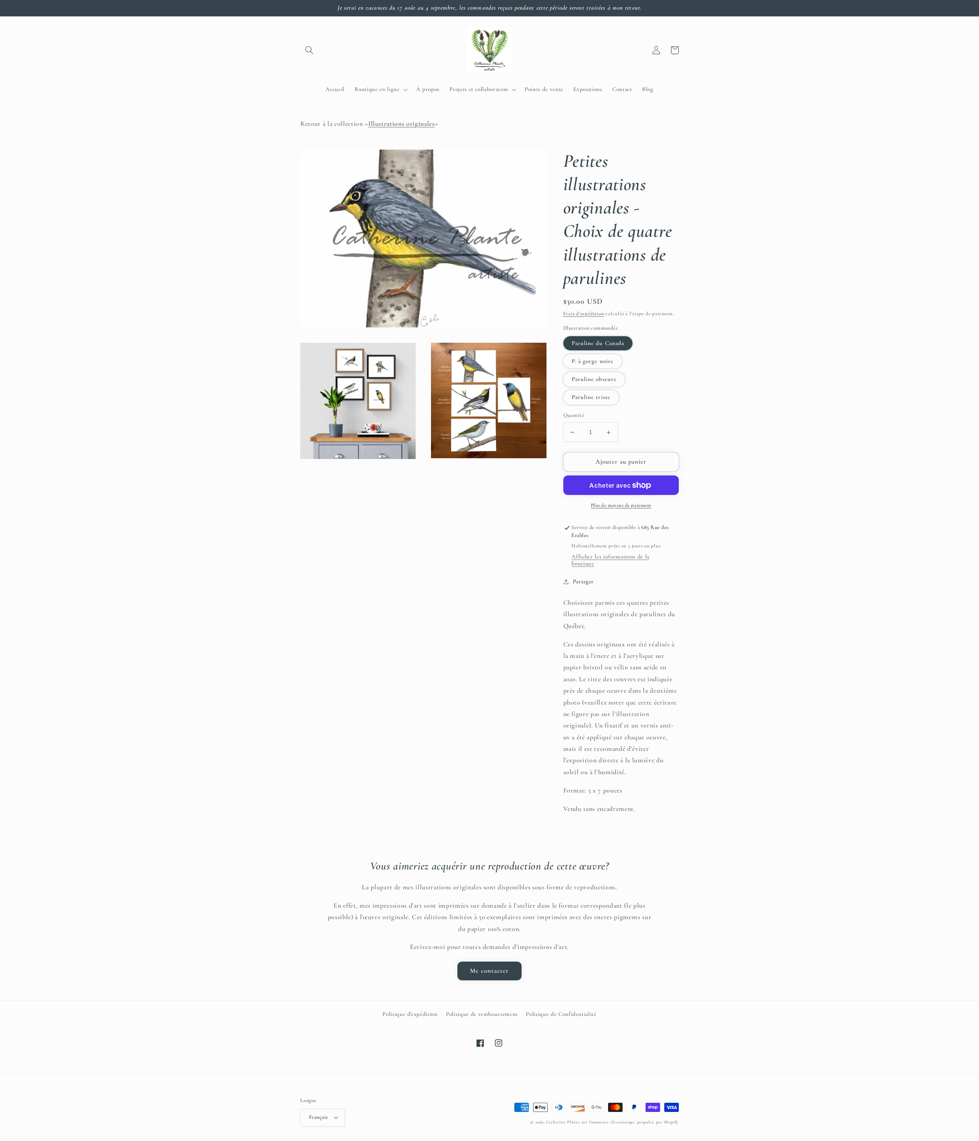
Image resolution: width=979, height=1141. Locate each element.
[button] (309, 50)
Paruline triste (591, 397)
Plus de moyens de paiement (621, 505)
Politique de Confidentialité (561, 1014)
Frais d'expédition (583, 314)
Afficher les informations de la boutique (610, 560)
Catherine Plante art (566, 1122)
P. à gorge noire (593, 361)
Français (318, 1117)
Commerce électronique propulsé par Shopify (634, 1122)
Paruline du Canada (598, 343)
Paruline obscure (594, 379)
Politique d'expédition (410, 1014)
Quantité (573, 415)
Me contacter (489, 971)
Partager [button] (583, 581)
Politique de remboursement (482, 1014)
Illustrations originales (401, 124)
